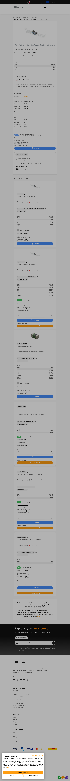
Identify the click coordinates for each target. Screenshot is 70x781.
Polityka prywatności (37, 755)
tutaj (8, 767)
